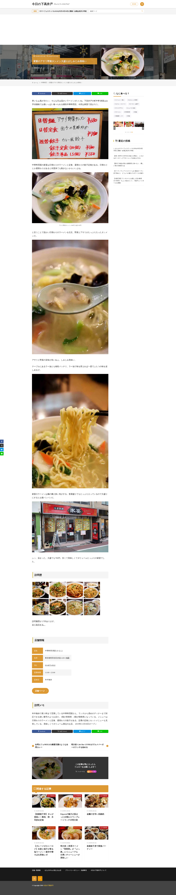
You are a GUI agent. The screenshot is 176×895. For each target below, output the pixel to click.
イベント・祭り (120, 100)
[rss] (40, 878)
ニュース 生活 (132, 108)
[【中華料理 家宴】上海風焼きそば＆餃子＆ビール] (92, 590)
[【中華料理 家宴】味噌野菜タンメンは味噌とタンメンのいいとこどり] (75, 607)
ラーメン (46, 68)
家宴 (53, 68)
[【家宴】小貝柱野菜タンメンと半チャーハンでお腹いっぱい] (92, 607)
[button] (114, 128)
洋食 (129, 116)
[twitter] (2, 445)
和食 (136, 112)
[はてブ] (2, 449)
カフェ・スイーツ (121, 104)
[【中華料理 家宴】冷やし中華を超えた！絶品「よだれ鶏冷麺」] (58, 590)
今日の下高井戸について (98, 870)
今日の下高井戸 (50, 4)
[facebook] (2, 441)
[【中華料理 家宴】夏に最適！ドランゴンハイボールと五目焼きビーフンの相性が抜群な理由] (40, 607)
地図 (67, 658)
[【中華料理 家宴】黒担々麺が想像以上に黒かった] (58, 607)
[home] (34, 878)
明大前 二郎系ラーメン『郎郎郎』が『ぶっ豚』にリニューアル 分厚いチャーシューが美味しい (70, 852)
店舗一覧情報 (36, 870)
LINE (100, 93)
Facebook (42, 93)
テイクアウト (120, 108)
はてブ (83, 93)
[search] (142, 11)
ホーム (36, 82)
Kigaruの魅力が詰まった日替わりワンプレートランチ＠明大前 (70, 817)
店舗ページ (40, 691)
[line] (2, 453)
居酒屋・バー (120, 116)
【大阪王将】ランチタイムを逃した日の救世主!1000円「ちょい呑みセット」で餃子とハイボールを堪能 (128, 181)
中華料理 (37, 68)
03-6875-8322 (50, 665)
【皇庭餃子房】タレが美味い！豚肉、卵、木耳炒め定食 (43, 817)
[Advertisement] (88, 29)
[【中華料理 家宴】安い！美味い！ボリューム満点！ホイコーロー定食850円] (40, 590)
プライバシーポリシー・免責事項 (76, 870)
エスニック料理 (134, 100)
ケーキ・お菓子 (135, 104)
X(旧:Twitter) (63, 93)
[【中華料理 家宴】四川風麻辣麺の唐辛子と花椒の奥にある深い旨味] (75, 590)
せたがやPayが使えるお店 (53, 870)
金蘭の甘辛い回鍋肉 (95, 814)
